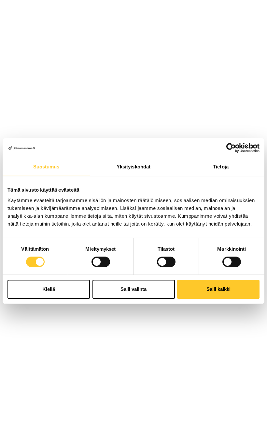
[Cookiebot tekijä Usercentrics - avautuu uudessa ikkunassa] (231, 148)
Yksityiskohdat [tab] (133, 166)
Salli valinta (133, 289)
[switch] (100, 262)
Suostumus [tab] (46, 166)
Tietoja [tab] (221, 166)
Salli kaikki (218, 289)
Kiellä (48, 289)
